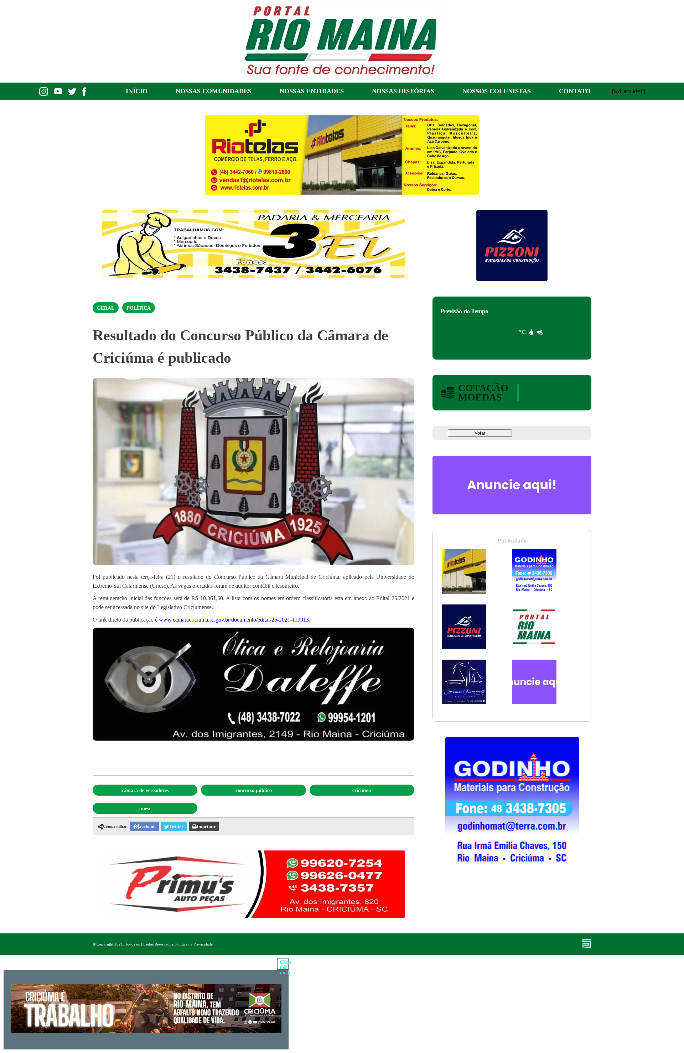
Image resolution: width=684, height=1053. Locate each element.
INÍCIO (136, 91)
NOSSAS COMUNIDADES (214, 91)
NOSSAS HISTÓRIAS (403, 91)
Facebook (146, 826)
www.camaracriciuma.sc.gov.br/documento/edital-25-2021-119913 (234, 620)
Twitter (176, 826)
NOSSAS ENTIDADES (312, 91)
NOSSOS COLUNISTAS (496, 91)
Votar (480, 433)
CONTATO (575, 91)
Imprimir (206, 826)
